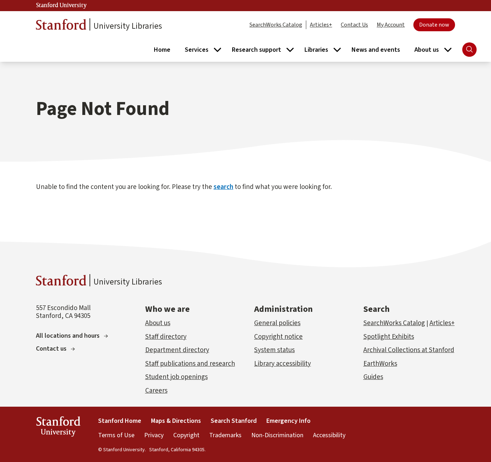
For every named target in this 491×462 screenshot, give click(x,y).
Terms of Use (116, 435)
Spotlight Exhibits (388, 337)
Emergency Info (288, 420)
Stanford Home (119, 420)
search (223, 187)
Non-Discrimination (277, 435)
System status (274, 350)
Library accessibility (282, 364)
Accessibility (329, 435)
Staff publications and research (190, 364)
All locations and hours (68, 335)
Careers (156, 391)
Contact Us (354, 25)
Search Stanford (234, 420)
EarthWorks (380, 364)
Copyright (186, 435)
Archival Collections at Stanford (408, 350)
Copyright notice (278, 337)
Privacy (154, 435)
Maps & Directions (176, 420)
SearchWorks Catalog (275, 25)
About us (157, 323)
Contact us (51, 348)
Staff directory (166, 337)
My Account (391, 25)
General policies (277, 323)
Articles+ (321, 25)
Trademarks (225, 435)
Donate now (434, 25)
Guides (373, 377)
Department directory (177, 350)
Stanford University (61, 5)
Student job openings (176, 377)
